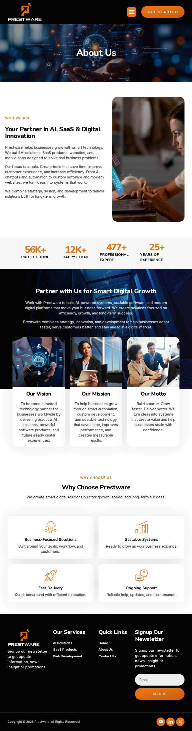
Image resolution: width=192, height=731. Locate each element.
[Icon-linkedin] (170, 722)
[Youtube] (160, 722)
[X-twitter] (180, 722)
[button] (131, 12)
